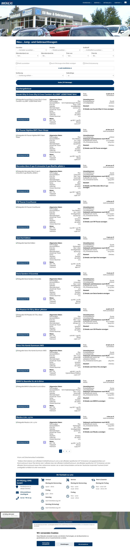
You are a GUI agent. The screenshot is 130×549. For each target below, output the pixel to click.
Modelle (52, 47)
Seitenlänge (70, 73)
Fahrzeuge (86, 3)
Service (96, 3)
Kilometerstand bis (47, 53)
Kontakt (117, 3)
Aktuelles (107, 3)
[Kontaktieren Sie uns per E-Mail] (125, 2)
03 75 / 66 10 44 (25, 498)
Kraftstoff (86, 47)
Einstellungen (65, 544)
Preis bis (94, 53)
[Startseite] (7, 3)
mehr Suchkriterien (65, 68)
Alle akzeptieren (83, 544)
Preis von (69, 53)
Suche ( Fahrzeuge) (65, 82)
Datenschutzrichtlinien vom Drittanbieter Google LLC (83, 524)
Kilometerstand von (22, 53)
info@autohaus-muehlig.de (25, 493)
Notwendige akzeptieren (45, 543)
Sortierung (19, 73)
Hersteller (19, 47)
